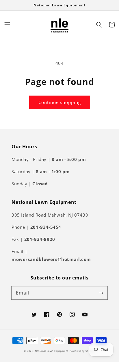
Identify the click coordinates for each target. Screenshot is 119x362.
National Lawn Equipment (51, 350)
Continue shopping (59, 102)
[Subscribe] (101, 292)
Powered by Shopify (82, 350)
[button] (7, 24)
